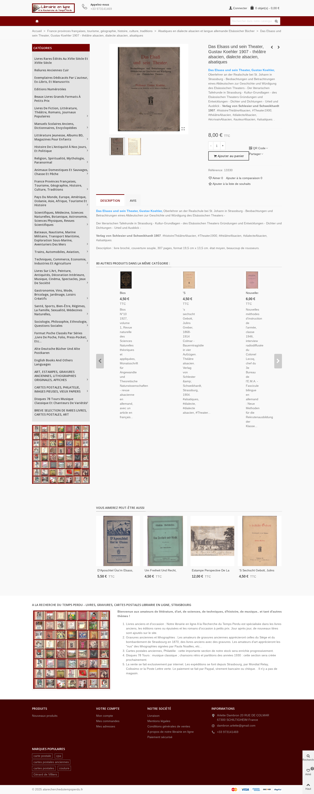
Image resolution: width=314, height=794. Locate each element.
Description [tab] (110, 200)
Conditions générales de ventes (168, 726)
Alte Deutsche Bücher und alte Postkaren (57, 351)
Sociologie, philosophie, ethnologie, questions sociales (60, 324)
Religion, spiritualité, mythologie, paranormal (59, 160)
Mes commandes (107, 721)
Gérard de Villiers (45, 774)
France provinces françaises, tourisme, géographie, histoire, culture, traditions (58, 185)
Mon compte (104, 715)
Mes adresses (105, 726)
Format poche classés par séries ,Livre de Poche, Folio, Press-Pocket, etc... (60, 337)
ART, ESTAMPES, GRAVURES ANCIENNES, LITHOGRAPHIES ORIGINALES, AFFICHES (55, 376)
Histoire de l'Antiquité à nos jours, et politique (60, 149)
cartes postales (44, 768)
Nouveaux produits (44, 715)
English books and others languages (53, 362)
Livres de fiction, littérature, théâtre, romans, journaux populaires (56, 112)
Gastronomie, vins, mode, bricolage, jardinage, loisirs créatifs (55, 294)
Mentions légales (158, 721)
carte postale (42, 756)
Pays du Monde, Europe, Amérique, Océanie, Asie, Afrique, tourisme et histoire (60, 201)
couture (64, 768)
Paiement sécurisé (159, 737)
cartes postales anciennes (51, 762)
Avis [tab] (133, 200)
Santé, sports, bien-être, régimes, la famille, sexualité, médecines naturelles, (59, 310)
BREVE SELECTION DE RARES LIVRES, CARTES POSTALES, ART (60, 412)
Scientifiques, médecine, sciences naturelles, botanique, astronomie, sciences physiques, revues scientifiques (60, 218)
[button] (100, 361)
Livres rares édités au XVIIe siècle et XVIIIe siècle (61, 61)
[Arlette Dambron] (55, 8)
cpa (58, 756)
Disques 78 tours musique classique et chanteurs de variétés (60, 401)
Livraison (153, 715)
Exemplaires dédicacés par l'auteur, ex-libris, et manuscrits (61, 80)
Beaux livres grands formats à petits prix (57, 99)
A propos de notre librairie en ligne (170, 731)
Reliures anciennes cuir (51, 70)
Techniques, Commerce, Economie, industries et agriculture (60, 261)
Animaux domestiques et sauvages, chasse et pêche (61, 172)
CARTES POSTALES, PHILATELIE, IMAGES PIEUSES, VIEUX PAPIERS (57, 389)
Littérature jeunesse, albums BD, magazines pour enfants (59, 137)
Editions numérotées (50, 89)
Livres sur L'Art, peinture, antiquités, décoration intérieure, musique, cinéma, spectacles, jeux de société (60, 277)
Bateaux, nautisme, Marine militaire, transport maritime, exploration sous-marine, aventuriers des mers (57, 238)
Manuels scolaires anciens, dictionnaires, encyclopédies (55, 126)
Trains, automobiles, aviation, (57, 252)
